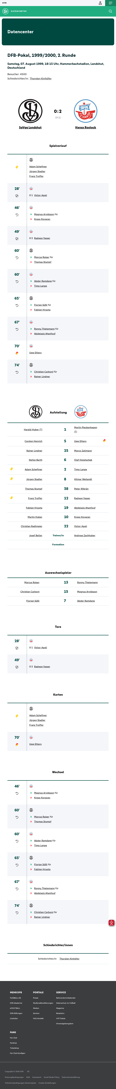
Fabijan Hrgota (42, 310)
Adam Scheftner (38, 166)
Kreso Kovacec (42, 219)
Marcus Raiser (41, 257)
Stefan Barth (35, 460)
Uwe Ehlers (35, 353)
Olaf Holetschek (83, 460)
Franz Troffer (36, 176)
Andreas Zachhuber (84, 535)
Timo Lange (40, 286)
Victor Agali (40, 195)
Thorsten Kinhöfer (41, 78)
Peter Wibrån (81, 489)
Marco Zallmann (83, 451)
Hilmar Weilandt (83, 479)
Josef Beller (35, 535)
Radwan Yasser (42, 238)
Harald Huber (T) (33, 429)
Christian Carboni (43, 372)
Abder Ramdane (43, 281)
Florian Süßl (40, 305)
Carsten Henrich (33, 441)
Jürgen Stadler (37, 171)
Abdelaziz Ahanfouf (44, 333)
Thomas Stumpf (42, 262)
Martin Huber (35, 517)
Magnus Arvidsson (44, 214)
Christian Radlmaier (31, 526)
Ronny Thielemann (44, 329)
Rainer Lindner (42, 376)
